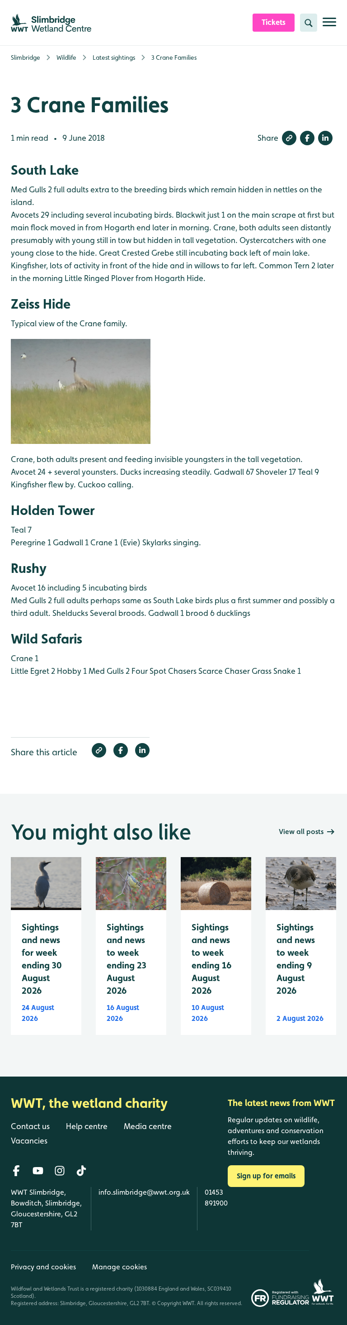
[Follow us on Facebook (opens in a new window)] (16, 1170)
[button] (289, 138)
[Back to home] (322, 1278)
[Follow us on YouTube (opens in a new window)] (38, 1170)
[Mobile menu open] (329, 25)
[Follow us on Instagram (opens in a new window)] (59, 1170)
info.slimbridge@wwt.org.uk (144, 1192)
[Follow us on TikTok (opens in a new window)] (81, 1170)
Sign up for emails (266, 1176)
